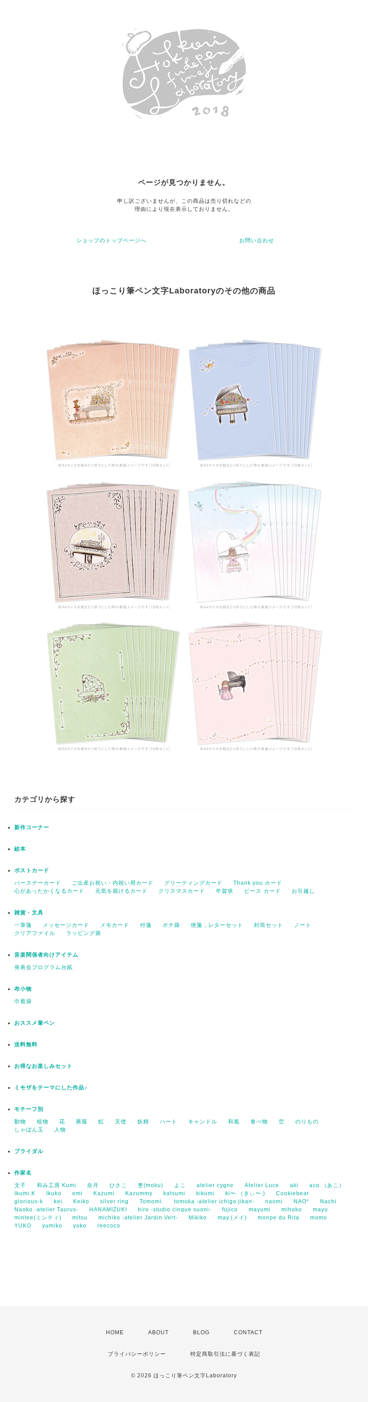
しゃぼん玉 (29, 1130)
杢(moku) (150, 1185)
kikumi (205, 1193)
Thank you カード (257, 883)
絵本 (20, 849)
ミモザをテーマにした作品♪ (51, 1087)
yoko (80, 1226)
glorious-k (28, 1201)
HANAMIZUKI (108, 1209)
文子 (20, 1185)
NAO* (301, 1201)
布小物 (23, 989)
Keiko (81, 1201)
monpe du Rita (278, 1217)
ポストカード (31, 870)
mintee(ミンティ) (37, 1217)
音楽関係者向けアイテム (46, 955)
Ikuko (53, 1193)
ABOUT (158, 1332)
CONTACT (248, 1332)
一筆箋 (23, 925)
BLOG (201, 1332)
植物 (42, 1121)
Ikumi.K (24, 1193)
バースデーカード (37, 883)
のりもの (307, 1121)
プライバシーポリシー (137, 1354)
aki (294, 1185)
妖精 (143, 1121)
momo (318, 1217)
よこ (180, 1185)
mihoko (291, 1209)
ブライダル (29, 1151)
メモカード (114, 925)
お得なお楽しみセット (43, 1066)
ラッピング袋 (83, 933)
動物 (20, 1121)
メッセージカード (66, 925)
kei (58, 1201)
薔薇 (82, 1121)
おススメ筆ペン (34, 1023)
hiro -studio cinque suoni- (174, 1209)
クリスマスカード (181, 891)
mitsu (80, 1217)
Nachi (328, 1201)
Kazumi (103, 1193)
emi (77, 1193)
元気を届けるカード (121, 891)
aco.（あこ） (327, 1185)
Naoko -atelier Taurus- (46, 1209)
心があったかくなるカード (49, 891)
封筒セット (268, 925)
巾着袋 (23, 1001)
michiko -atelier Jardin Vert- (138, 1217)
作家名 (23, 1173)
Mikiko (197, 1217)
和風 (234, 1121)
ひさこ (118, 1185)
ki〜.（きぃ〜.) (245, 1193)
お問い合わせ (256, 240)
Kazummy (139, 1193)
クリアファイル (34, 933)
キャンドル (202, 1121)
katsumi (174, 1193)
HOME (115, 1332)
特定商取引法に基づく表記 (225, 1354)
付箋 (146, 925)
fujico (230, 1209)
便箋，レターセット (217, 925)
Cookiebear (292, 1193)
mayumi (260, 1209)
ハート (168, 1121)
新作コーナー (31, 827)
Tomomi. (151, 1201)
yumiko (52, 1226)
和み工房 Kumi (56, 1185)
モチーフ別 (29, 1109)
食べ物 (259, 1121)
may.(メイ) (232, 1217)
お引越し (303, 891)
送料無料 (26, 1044)
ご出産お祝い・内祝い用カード (112, 883)
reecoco (108, 1226)
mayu (320, 1209)
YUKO (22, 1226)
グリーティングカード (193, 883)
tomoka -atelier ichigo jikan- (214, 1201)
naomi (274, 1201)
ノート (302, 925)
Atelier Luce (262, 1185)
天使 (121, 1121)
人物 (60, 1130)
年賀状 (224, 891)
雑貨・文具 (29, 912)
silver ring (114, 1201)
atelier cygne (215, 1185)
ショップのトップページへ (111, 240)
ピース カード (262, 891)
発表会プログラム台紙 (43, 967)
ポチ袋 (171, 925)
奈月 (93, 1185)
